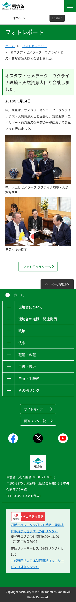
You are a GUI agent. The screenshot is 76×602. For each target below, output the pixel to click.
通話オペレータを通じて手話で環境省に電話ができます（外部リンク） (37, 527)
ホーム (10, 46)
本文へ (17, 18)
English (57, 18)
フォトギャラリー (34, 46)
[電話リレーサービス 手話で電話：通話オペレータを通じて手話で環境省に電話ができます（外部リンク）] (38, 517)
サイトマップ (33, 409)
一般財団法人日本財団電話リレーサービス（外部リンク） (37, 563)
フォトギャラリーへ (37, 266)
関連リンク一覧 (35, 420)
